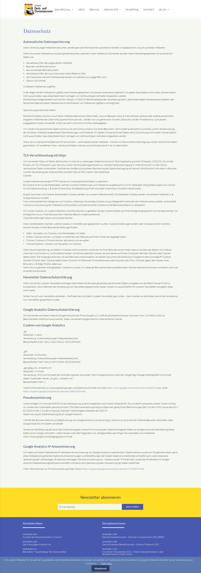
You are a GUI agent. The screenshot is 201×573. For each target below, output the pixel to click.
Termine (94, 9)
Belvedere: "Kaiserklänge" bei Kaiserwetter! (45, 552)
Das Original (64, 9)
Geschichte (112, 9)
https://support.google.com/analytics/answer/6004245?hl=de (54, 391)
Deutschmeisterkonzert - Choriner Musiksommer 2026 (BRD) (133, 537)
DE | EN (164, 9)
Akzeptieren (100, 568)
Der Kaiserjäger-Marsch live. (37, 544)
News (81, 9)
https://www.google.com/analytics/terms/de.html (132, 387)
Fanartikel (132, 9)
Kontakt (148, 9)
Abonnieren (132, 507)
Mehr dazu (106, 563)
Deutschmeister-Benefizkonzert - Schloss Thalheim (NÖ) (130, 544)
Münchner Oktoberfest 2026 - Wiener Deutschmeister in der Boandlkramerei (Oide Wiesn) (132, 553)
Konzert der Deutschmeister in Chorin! (42, 537)
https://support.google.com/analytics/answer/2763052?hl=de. (113, 468)
